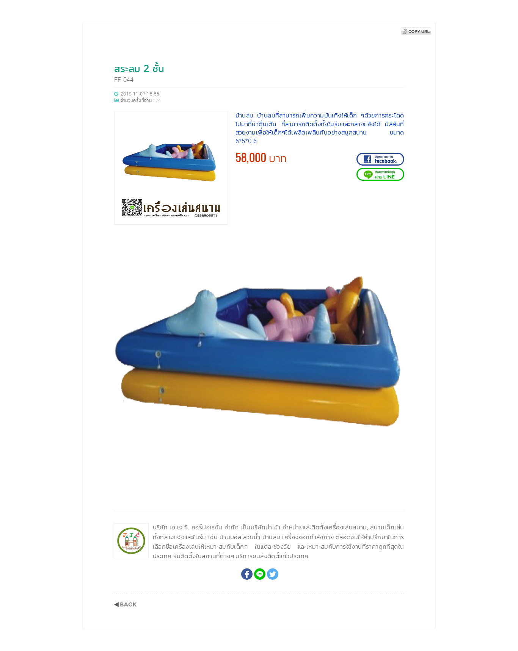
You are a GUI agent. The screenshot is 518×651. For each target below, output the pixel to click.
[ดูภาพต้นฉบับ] (396, 240)
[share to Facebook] (247, 574)
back (125, 604)
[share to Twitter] (272, 574)
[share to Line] (259, 574)
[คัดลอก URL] (416, 31)
